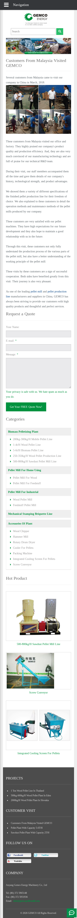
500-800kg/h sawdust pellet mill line (34, 461)
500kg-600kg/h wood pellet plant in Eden (31, 795)
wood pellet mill (22, 499)
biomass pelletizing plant (23, 431)
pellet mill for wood (25, 477)
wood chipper (21, 531)
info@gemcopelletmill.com (26, 901)
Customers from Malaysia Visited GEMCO (31, 823)
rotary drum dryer (24, 542)
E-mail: (11, 340)
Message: (12, 354)
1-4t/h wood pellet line (27, 444)
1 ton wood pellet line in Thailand (27, 790)
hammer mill (20, 536)
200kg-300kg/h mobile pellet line (32, 439)
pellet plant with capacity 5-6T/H (27, 827)
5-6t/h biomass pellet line (28, 450)
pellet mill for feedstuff (27, 483)
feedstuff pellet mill (24, 505)
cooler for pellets (23, 547)
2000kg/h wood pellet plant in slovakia (30, 800)
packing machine (22, 553)
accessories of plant (20, 523)
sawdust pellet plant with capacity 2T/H (30, 832)
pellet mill (36, 291)
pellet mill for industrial (23, 492)
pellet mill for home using (24, 470)
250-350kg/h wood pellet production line (37, 455)
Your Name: (13, 327)
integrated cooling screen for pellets (34, 558)
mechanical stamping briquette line (30, 513)
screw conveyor (22, 564)
